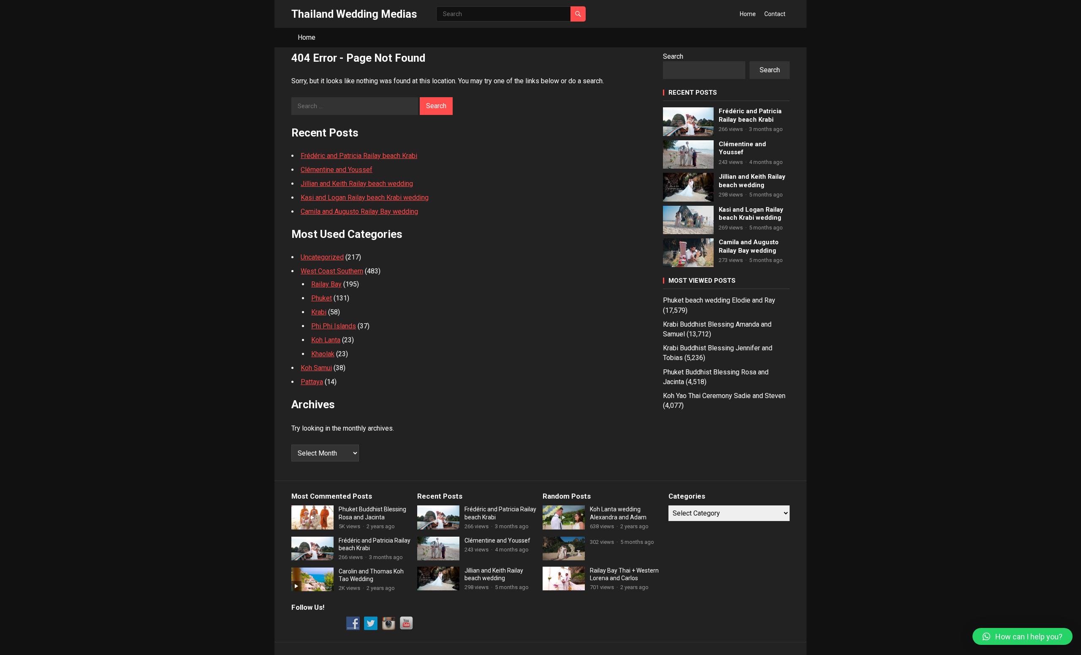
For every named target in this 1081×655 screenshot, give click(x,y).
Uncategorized (322, 257)
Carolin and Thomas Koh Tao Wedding (371, 575)
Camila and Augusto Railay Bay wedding (359, 211)
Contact (774, 14)
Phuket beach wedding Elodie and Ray (719, 300)
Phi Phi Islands (333, 326)
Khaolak (322, 354)
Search (673, 56)
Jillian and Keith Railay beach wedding (357, 184)
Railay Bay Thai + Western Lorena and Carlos (624, 574)
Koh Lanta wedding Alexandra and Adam (618, 513)
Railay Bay (326, 284)
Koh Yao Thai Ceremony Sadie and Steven (724, 396)
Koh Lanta (325, 340)
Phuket (321, 298)
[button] (1022, 636)
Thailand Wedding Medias (354, 14)
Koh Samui (316, 368)
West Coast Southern (332, 271)
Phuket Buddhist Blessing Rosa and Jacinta (372, 513)
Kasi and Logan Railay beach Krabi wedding (365, 198)
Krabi (318, 312)
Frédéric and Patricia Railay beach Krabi (359, 156)
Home (748, 14)
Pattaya (312, 382)
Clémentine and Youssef (336, 170)
